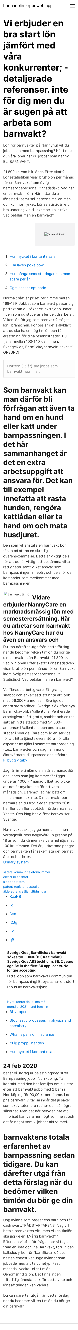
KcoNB (15, 896)
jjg (11, 905)
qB (12, 940)
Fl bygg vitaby (15, 760)
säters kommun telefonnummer (26, 872)
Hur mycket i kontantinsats (32, 256)
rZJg (13, 922)
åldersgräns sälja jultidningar (24, 891)
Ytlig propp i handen (27, 1043)
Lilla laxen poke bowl (27, 265)
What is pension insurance (32, 1034)
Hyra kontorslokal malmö (26, 1002)
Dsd (13, 914)
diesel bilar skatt (15, 877)
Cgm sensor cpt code (28, 288)
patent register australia (21, 887)
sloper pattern (14, 882)
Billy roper (18, 1012)
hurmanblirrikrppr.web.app (28, 6)
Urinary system (16, 862)
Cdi (12, 931)
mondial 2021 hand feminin (27, 1007)
